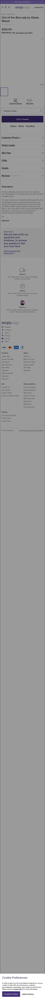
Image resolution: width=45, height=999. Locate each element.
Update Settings (28, 994)
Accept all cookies (11, 994)
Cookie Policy (18, 989)
